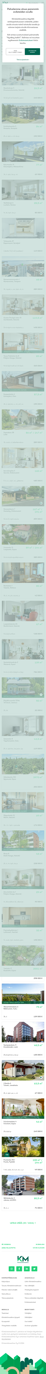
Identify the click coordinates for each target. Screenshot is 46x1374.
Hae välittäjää (29, 1286)
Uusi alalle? (28, 1321)
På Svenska (6, 1244)
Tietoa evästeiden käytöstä (34, 1298)
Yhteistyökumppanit (32, 1290)
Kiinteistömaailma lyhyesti (11, 1317)
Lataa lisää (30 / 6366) (22, 1223)
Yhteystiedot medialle (9, 1325)
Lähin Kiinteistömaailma (33, 1281)
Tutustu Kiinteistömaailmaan (11, 1286)
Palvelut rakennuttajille (9, 1290)
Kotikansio (28, 1294)
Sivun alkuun (38, 1248)
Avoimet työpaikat (31, 1325)
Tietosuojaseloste (7, 1298)
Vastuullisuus (6, 1294)
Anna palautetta (9, 1248)
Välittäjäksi (28, 1317)
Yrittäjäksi (28, 1313)
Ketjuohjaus (6, 1281)
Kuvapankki (6, 1321)
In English (40, 1244)
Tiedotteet (5, 1313)
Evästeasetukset (30, 1302)
